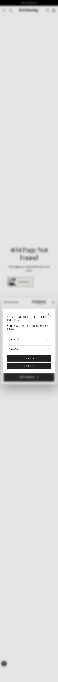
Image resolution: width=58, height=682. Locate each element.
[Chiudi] (49, 314)
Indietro (29, 366)
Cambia (29, 358)
